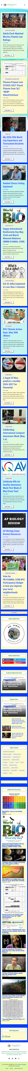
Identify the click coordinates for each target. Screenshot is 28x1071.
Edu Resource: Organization (8, 751)
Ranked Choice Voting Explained (13, 185)
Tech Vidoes (21, 770)
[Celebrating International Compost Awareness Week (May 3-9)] (14, 417)
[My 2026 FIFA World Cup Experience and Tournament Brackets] (14, 124)
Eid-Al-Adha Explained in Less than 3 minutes (14, 285)
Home (7, 1068)
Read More (7, 55)
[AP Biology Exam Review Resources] (14, 520)
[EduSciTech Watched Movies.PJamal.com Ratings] (14, 20)
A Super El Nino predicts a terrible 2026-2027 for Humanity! (11, 382)
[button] (1, 5)
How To (22, 762)
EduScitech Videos (7, 757)
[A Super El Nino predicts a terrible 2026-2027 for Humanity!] (14, 365)
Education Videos (15, 759)
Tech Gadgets (14, 770)
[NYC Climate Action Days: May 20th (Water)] (14, 316)
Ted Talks (5, 773)
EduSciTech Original (7, 754)
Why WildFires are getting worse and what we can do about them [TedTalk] (13, 880)
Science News (6, 767)
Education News (16, 757)
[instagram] (19, 1058)
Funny (17, 762)
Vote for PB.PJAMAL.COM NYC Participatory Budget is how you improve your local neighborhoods (14, 584)
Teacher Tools (6, 770)
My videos (5, 765)
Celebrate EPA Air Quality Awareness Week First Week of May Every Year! (12, 486)
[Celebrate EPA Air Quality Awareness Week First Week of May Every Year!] (14, 468)
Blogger (24, 1064)
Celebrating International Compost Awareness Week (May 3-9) (14, 434)
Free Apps (5, 762)
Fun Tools (11, 762)
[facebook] (9, 1058)
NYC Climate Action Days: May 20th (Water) (12, 332)
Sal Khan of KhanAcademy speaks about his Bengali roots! (12, 973)
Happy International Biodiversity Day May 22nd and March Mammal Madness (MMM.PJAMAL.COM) (14, 235)
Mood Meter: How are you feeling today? (12, 812)
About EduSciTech (18, 1068)
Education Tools (6, 759)
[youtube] (15, 1058)
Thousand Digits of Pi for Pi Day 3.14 (13, 1019)
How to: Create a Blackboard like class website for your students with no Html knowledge (13, 931)
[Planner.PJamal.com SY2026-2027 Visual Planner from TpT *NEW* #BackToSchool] (14, 69)
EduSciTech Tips (17, 754)
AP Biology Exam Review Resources (12, 532)
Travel (10, 773)
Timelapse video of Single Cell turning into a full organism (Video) (13, 863)
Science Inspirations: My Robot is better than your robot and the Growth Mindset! (17, 735)
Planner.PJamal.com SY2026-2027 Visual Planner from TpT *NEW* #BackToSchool (13, 88)
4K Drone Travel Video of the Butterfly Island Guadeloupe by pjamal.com (13, 996)
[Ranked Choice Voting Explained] (14, 173)
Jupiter (11, 1068)
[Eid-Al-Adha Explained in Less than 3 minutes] (14, 271)
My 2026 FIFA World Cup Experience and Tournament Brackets (13, 140)
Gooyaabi (17, 1066)
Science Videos (14, 767)
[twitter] (12, 1058)
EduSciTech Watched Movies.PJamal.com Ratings (13, 36)
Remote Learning (13, 765)
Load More (14, 612)
